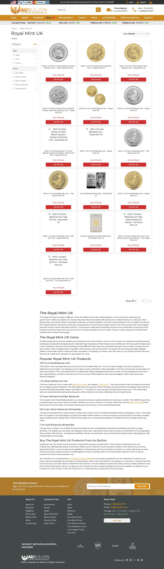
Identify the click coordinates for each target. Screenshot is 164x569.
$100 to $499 (21, 77)
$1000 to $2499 (22, 85)
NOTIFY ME (58, 79)
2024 (18, 59)
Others (18, 63)
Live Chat (117, 520)
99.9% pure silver (79, 384)
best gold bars (136, 402)
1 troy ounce (103, 384)
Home (14, 28)
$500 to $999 (21, 81)
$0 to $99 (19, 73)
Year (15, 51)
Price (15, 69)
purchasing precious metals (80, 459)
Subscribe (141, 486)
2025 (18, 55)
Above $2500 (21, 89)
